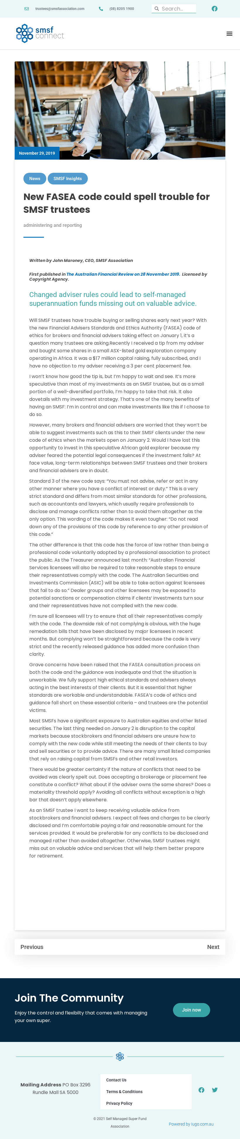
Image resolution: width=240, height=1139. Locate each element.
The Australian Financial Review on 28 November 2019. (123, 274)
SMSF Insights (68, 178)
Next (213, 946)
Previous (31, 946)
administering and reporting (52, 225)
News (34, 178)
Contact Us (116, 1080)
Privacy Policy (119, 1103)
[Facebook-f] (214, 9)
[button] (229, 33)
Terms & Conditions (124, 1091)
